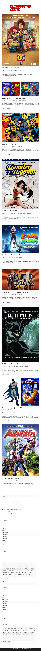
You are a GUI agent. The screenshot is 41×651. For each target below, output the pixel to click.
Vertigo (27, 576)
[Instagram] (6, 502)
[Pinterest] (10, 502)
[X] (3, 502)
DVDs (4, 568)
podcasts (10, 574)
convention (23, 566)
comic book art (5, 566)
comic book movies (21, 213)
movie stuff (18, 572)
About (14, 648)
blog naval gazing (6, 628)
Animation (16, 563)
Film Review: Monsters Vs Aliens (12, 255)
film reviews (21, 70)
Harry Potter (4, 544)
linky (32, 570)
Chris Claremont (32, 628)
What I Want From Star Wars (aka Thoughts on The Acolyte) (11, 509)
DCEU (28, 566)
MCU (9, 572)
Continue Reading (7, 78)
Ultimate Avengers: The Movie (12, 478)
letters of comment (25, 570)
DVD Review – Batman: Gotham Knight (14, 364)
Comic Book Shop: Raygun (6, 511)
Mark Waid (5, 572)
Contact (29, 648)
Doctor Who (33, 566)
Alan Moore (10, 563)
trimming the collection (19, 576)
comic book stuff (22, 100)
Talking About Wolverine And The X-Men (15, 292)
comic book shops (5, 534)
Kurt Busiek (18, 570)
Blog (2, 522)
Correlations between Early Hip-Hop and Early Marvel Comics (11, 513)
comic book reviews (5, 532)
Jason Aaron (5, 570)
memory (12, 572)
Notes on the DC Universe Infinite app (8, 515)
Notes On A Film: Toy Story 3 (11, 68)
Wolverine (5, 641)
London (3, 546)
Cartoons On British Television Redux (14, 98)
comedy (3, 526)
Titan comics (11, 576)
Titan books (5, 576)
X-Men (9, 641)
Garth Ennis (26, 568)
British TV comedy (24, 628)
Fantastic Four (15, 568)
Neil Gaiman (24, 572)
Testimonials (18, 648)
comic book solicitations (14, 566)
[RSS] (16, 502)
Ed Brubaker (8, 568)
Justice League (11, 570)
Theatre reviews (31, 574)
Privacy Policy (24, 648)
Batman (26, 563)
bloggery (31, 563)
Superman (25, 574)
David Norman (5, 70)
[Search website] (38, 1)
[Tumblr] (13, 502)
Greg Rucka (32, 568)
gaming (20, 568)
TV (26, 100)
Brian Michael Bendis (15, 628)
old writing (5, 574)
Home (11, 648)
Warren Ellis (33, 576)
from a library (4, 542)
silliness (20, 574)
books (3, 524)
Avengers (21, 563)
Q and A (15, 574)
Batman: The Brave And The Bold (12, 144)
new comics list (31, 572)
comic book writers (5, 538)
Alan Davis (5, 563)
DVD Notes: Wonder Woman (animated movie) (17, 211)
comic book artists (5, 528)
